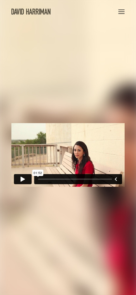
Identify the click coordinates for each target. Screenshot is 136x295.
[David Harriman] (31, 12)
